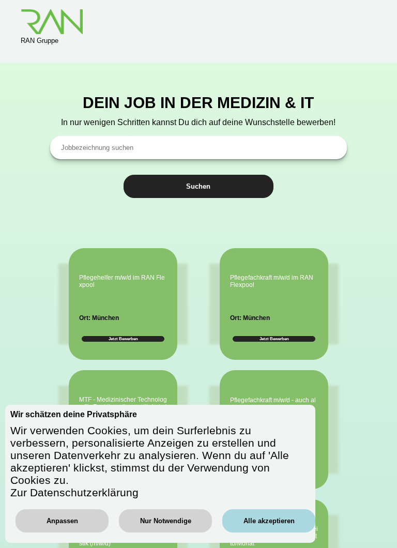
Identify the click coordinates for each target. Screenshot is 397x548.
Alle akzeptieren (269, 521)
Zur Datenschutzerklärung (74, 492)
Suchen (198, 186)
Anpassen (62, 521)
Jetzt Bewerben (123, 339)
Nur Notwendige (165, 521)
